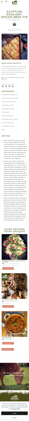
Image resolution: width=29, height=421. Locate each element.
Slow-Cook (15, 265)
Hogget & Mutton (9, 263)
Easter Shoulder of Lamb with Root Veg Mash (14, 261)
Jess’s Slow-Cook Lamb (9, 300)
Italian (15, 339)
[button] (3, 86)
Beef (20, 19)
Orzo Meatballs (7, 338)
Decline (14, 418)
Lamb (16, 263)
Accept (14, 413)
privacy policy (16, 408)
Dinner (14, 20)
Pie (18, 20)
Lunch (9, 265)
